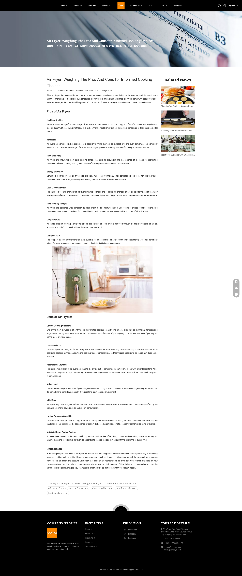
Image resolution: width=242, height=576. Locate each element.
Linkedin (132, 534)
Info (150, 6)
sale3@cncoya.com (172, 550)
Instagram (132, 538)
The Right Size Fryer (59, 483)
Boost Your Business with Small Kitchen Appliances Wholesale (178, 155)
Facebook (132, 530)
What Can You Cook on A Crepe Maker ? (178, 106)
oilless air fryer (56, 488)
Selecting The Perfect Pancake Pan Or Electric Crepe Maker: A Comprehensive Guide (178, 130)
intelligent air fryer (126, 488)
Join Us (163, 6)
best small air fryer (58, 493)
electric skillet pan (102, 488)
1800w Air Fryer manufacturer (121, 483)
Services (106, 6)
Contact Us (177, 6)
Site (110, 90)
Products (92, 6)
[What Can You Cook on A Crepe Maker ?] (178, 95)
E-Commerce (136, 6)
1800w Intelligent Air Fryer (88, 483)
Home (64, 6)
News (88, 542)
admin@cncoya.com (172, 547)
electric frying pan (78, 488)
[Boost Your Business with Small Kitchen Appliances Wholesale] (178, 143)
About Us (78, 6)
